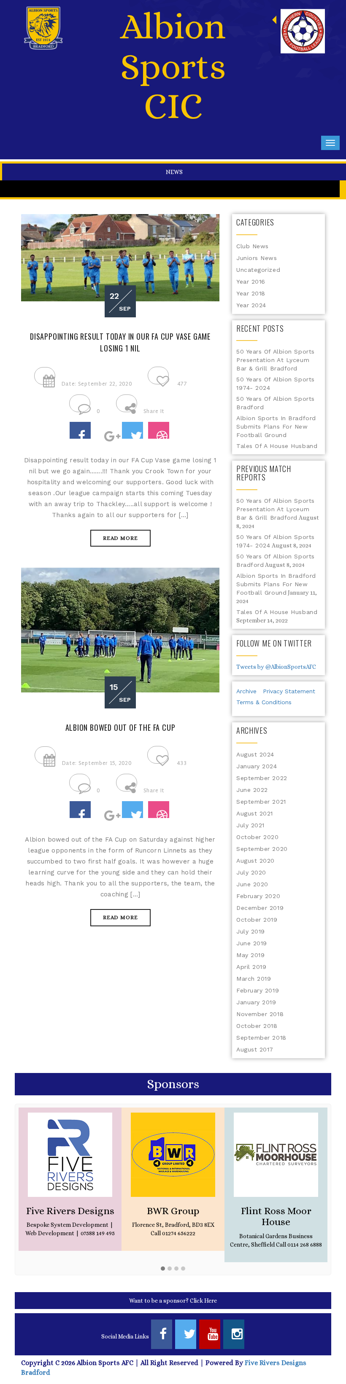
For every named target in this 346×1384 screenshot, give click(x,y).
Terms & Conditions (264, 702)
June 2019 (251, 943)
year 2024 (251, 305)
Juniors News (256, 258)
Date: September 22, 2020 (97, 384)
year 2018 (250, 293)
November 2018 (260, 1014)
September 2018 (261, 1037)
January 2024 (256, 766)
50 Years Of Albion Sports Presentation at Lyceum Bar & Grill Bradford (275, 360)
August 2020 (255, 860)
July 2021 (250, 825)
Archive (246, 691)
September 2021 (261, 801)
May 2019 (250, 955)
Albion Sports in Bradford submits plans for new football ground (276, 426)
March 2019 (253, 978)
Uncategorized (258, 269)
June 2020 (252, 884)
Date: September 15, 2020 (97, 763)
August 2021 (254, 813)
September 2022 (261, 778)
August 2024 (255, 754)
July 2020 (251, 872)
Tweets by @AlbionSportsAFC (276, 666)
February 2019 (257, 990)
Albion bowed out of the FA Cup (120, 727)
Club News (252, 246)
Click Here (203, 1300)
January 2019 (256, 1002)
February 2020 (258, 896)
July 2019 (250, 931)
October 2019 (257, 919)
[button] (162, 1268)
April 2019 (251, 966)
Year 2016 (250, 281)
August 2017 (254, 1049)
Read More (120, 538)
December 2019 (260, 907)
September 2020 (262, 848)
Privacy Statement (289, 691)
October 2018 (257, 1025)
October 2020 (257, 837)
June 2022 (252, 789)
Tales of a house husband (276, 446)
